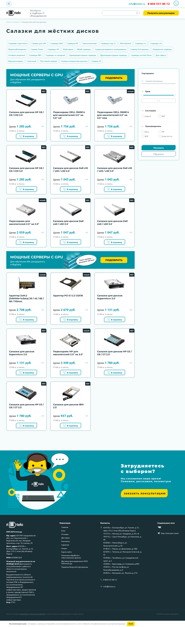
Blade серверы (84, 49)
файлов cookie (76, 624)
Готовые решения (16, 55)
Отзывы (65, 534)
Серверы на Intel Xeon (141, 55)
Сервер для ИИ (39, 43)
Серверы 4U (53, 49)
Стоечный (31, 61)
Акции (64, 548)
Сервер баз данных (139, 49)
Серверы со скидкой (55, 55)
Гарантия (65, 545)
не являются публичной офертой (32, 614)
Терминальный (89, 43)
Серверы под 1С (108, 43)
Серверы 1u (140, 43)
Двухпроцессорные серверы (113, 55)
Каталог (16, 22)
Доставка (65, 538)
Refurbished (125, 43)
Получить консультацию (161, 12)
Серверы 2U (156, 43)
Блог (63, 531)
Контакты (65, 541)
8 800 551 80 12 (159, 3)
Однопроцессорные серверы (82, 55)
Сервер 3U (96, 61)
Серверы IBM (35, 55)
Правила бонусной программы (74, 567)
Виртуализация (15, 61)
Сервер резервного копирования (110, 49)
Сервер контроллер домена (74, 61)
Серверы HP (72, 43)
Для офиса (161, 55)
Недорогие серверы (162, 49)
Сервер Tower (37, 49)
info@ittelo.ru (137, 3)
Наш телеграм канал (170, 533)
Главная (64, 527)
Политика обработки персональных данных (71, 556)
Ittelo (8, 22)
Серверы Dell (56, 43)
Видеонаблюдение (17, 49)
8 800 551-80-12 (110, 580)
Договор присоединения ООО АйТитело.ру (74, 562)
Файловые (68, 49)
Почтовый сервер (48, 61)
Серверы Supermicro (18, 43)
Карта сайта (66, 552)
